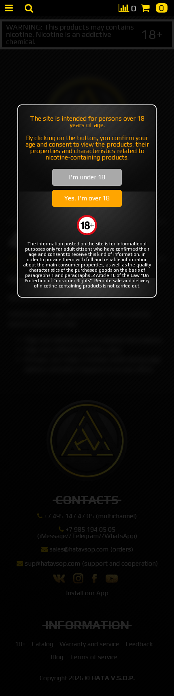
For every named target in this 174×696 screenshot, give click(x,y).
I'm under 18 (87, 177)
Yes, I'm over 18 (87, 198)
